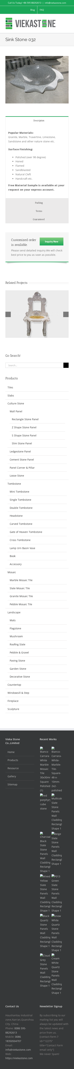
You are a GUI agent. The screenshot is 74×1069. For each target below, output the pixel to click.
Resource (13, 768)
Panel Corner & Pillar (22, 467)
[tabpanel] (37, 161)
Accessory (16, 564)
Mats (13, 620)
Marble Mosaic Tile (21, 580)
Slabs (11, 395)
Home (11, 752)
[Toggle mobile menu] (67, 19)
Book (12, 556)
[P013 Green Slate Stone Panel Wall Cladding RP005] (56, 893)
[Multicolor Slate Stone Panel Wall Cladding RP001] (56, 812)
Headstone (16, 515)
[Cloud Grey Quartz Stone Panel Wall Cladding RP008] (45, 970)
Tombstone (14, 483)
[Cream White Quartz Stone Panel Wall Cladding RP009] (56, 974)
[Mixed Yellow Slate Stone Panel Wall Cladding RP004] (45, 893)
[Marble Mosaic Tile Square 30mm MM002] (45, 769)
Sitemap (12, 784)
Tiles (10, 387)
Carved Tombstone (21, 524)
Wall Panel (16, 411)
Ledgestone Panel (20, 451)
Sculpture (13, 709)
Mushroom (16, 636)
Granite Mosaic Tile (21, 596)
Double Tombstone (21, 507)
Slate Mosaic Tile (20, 588)
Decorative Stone (20, 676)
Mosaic (12, 572)
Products (13, 760)
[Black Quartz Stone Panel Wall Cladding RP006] (45, 931)
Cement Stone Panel (22, 459)
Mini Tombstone (19, 491)
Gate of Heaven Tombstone (26, 532)
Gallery (12, 776)
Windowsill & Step (18, 692)
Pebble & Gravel (19, 652)
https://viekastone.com (19, 1058)
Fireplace (13, 701)
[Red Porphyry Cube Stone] (45, 802)
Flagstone (15, 628)
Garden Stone (18, 668)
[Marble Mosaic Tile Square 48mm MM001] (56, 769)
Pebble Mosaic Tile (21, 604)
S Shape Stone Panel (24, 435)
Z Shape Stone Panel (24, 427)
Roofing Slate (17, 644)
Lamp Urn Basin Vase (22, 548)
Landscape (14, 612)
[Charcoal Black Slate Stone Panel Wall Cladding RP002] (45, 852)
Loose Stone (17, 475)
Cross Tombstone (20, 540)
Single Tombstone (20, 499)
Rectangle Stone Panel (25, 419)
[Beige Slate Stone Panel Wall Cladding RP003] (56, 849)
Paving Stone (17, 660)
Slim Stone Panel (22, 443)
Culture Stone (16, 403)
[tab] (37, 120)
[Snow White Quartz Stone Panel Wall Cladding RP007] (56, 933)
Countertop (14, 684)
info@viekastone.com (55, 2)
